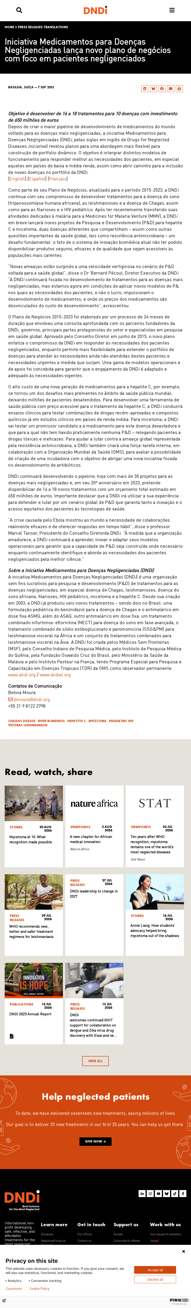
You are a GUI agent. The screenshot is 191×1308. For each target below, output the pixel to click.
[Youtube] (158, 1193)
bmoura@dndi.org (32, 700)
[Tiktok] (174, 1193)
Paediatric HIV (121, 721)
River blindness (51, 721)
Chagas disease (21, 721)
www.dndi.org (22, 675)
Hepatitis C (76, 721)
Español (37, 179)
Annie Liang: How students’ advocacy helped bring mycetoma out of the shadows (154, 931)
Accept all (155, 1270)
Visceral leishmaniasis (28, 725)
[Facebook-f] (182, 1193)
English (17, 179)
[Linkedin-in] (142, 1193)
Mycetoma (97, 721)
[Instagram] (150, 1193)
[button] (144, 88)
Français (57, 179)
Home (9, 27)
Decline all (155, 1279)
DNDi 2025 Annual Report (30, 1014)
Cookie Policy (39, 1289)
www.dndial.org (54, 675)
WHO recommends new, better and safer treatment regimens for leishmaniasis (31, 932)
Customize (14, 1289)
